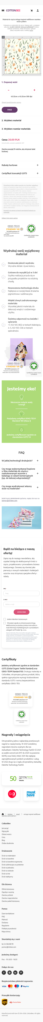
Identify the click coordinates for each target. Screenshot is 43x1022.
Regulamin (5, 926)
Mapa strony (6, 932)
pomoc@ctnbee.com (9, 500)
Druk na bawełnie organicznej (12, 862)
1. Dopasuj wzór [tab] (9, 82)
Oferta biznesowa (8, 889)
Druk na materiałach (9, 856)
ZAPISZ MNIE (21, 612)
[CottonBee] (13, 10)
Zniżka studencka (8, 843)
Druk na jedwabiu (8, 868)
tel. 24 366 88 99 (7, 944)
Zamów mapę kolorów (10, 898)
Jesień (31, 30)
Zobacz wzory (6, 834)
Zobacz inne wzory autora (10, 218)
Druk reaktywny (7, 877)
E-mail (5, 599)
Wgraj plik (5, 831)
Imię (4, 588)
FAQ (3, 917)
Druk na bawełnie (8, 859)
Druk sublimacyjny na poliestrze (13, 865)
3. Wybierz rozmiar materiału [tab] (16, 128)
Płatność (5, 920)
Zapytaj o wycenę (8, 892)
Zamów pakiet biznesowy (10, 901)
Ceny (3, 837)
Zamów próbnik (7, 895)
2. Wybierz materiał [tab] (11, 120)
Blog (3, 840)
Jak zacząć (5, 828)
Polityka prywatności (9, 929)
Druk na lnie (6, 874)
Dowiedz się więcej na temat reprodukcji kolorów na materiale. (19, 211)
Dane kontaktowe (8, 914)
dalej (9, 110)
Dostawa (5, 923)
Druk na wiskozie (8, 871)
